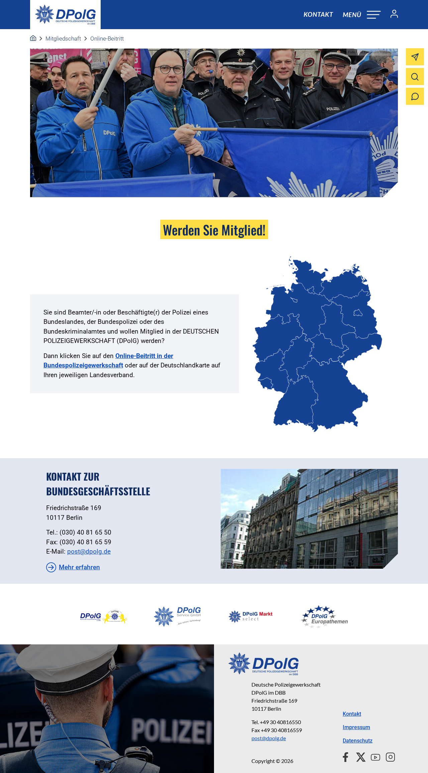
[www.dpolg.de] (33, 38)
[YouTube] (372, 756)
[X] (358, 756)
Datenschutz (357, 740)
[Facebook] (347, 756)
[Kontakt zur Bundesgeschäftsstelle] (309, 519)
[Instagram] (387, 756)
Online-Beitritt (107, 38)
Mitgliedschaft (63, 38)
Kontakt (318, 14)
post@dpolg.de (89, 551)
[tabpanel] (103, 617)
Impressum (356, 727)
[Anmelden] (391, 14)
